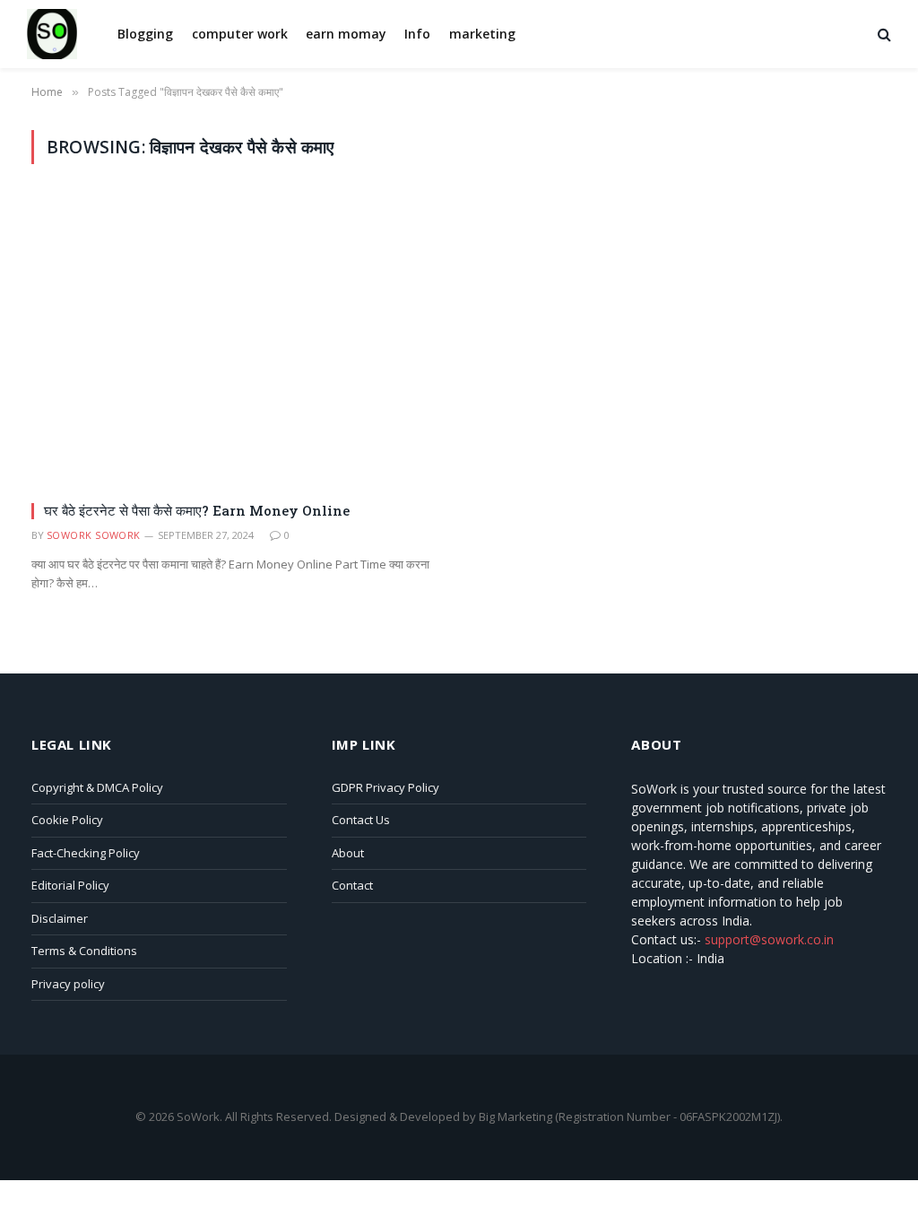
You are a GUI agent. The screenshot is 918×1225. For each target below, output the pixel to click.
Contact (352, 885)
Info (417, 33)
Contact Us (361, 820)
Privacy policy (68, 984)
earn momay (346, 33)
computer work (240, 33)
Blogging (145, 33)
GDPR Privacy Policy (385, 787)
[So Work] (52, 34)
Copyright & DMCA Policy (97, 787)
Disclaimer (59, 918)
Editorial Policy (70, 885)
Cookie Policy (67, 820)
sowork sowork (94, 535)
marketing (482, 33)
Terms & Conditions (84, 951)
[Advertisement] (459, 325)
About (348, 853)
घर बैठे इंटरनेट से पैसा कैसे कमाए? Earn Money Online (197, 510)
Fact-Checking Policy (85, 853)
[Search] (882, 34)
